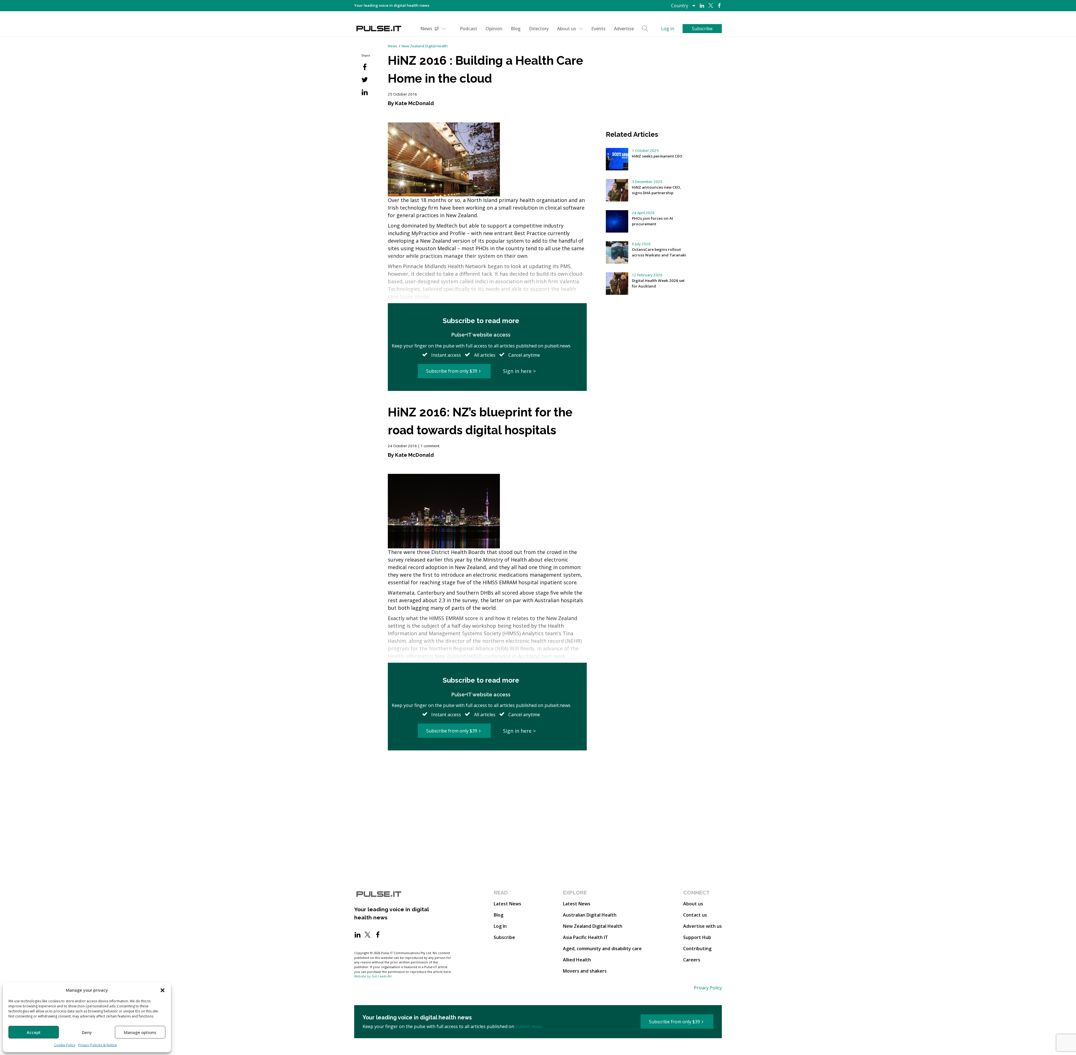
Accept (34, 1032)
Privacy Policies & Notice (97, 1045)
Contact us (695, 915)
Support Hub (697, 937)
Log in (667, 28)
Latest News (507, 904)
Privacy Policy (708, 988)
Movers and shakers (585, 971)
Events (598, 28)
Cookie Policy (64, 1045)
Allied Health (577, 960)
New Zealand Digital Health (425, 45)
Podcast (468, 28)
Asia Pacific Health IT (585, 937)
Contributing (697, 948)
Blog (516, 28)
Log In (500, 926)
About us (566, 28)
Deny (87, 1032)
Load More (487, 772)
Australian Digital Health (589, 915)
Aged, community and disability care (602, 948)
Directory (539, 28)
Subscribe (504, 937)
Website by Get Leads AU (373, 976)
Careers (691, 960)
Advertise (624, 28)
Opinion (494, 28)
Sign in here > (519, 371)
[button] (162, 990)
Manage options (140, 1032)
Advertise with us (702, 926)
